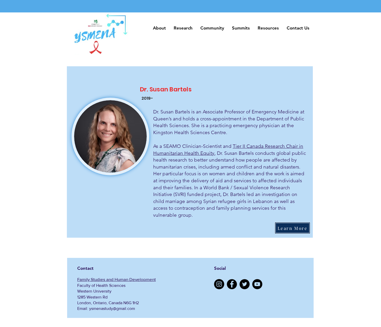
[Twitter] (244, 284)
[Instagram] (219, 284)
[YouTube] (257, 284)
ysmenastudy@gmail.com (112, 308)
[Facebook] (232, 284)
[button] (159, 28)
